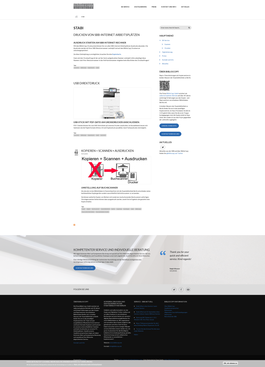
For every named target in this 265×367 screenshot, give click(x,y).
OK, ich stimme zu (230, 363)
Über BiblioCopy (169, 306)
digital (88, 209)
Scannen (167, 44)
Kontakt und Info (168, 7)
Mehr (135, 334)
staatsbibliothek (105, 209)
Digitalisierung (140, 7)
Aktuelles (185, 7)
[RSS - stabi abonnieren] (112, 225)
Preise (154, 7)
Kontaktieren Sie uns (170, 134)
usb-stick (103, 135)
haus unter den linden (88, 212)
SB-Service (125, 7)
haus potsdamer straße (102, 212)
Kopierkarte (116, 54)
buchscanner (95, 209)
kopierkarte (91, 67)
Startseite (76, 16)
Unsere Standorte (169, 126)
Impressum (168, 314)
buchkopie (126, 209)
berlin (113, 209)
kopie (83, 209)
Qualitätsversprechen (171, 308)
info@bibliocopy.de (116, 346)
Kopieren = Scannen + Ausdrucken (107, 150)
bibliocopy (83, 67)
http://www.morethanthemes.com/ (131, 360)
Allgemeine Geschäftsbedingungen (175, 312)
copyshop (119, 209)
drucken (76, 67)
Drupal (84, 360)
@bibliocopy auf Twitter (174, 153)
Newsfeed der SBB (170, 316)
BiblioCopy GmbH (172, 93)
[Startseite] (83, 6)
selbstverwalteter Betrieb (168, 96)
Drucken (167, 48)
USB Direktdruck (86, 83)
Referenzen (168, 310)
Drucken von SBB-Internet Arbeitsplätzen (106, 35)
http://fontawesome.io (172, 360)
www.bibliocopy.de (116, 343)
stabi (97, 67)
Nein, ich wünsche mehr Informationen (88, 364)
